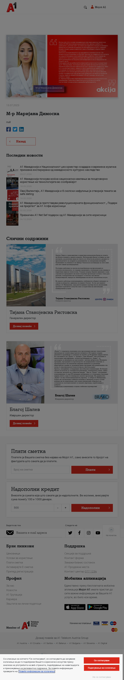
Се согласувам (101, 660)
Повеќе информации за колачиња (37, 671)
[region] (61, 667)
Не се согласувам (102, 677)
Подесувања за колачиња (102, 668)
